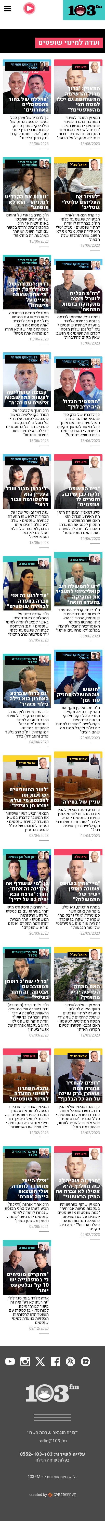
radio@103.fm (52, 1441)
